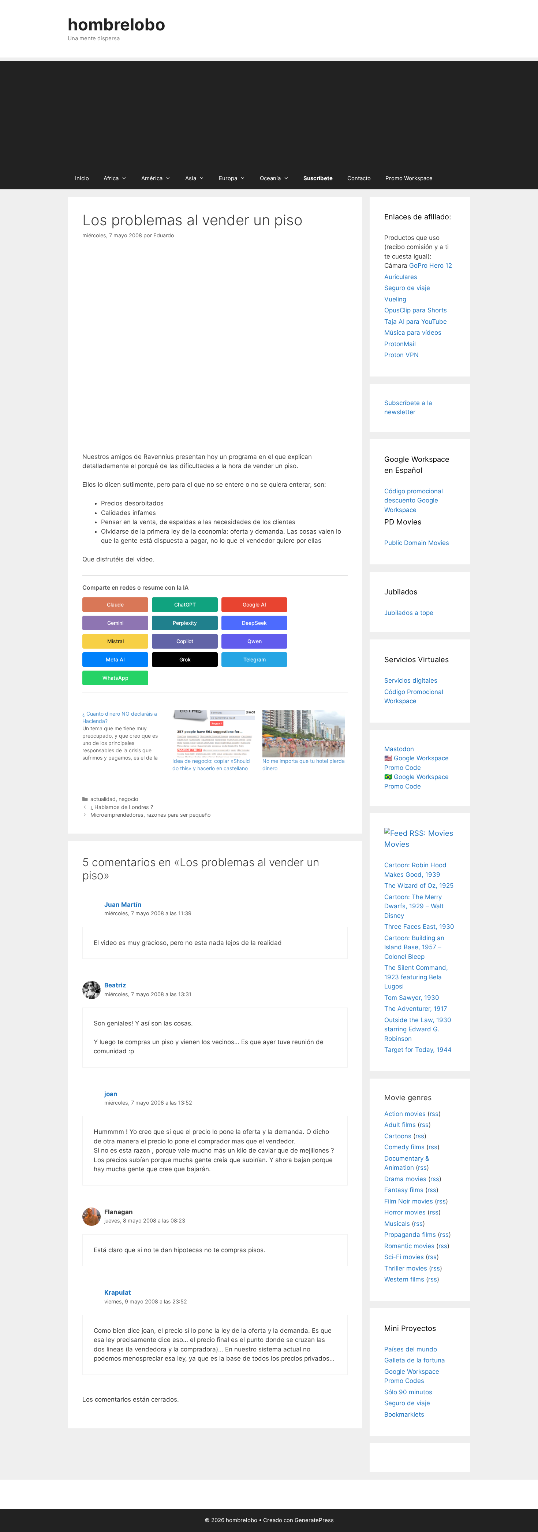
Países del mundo (410, 1349)
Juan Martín (123, 904)
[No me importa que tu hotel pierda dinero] (303, 733)
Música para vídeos (412, 332)
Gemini (115, 623)
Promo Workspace (409, 178)
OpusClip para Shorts (415, 310)
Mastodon (399, 749)
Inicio (82, 178)
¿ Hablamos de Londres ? (121, 807)
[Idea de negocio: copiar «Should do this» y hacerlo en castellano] (213, 733)
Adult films (400, 1124)
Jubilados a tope (408, 612)
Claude (115, 604)
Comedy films (404, 1147)
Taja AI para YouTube (415, 321)
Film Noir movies (408, 1201)
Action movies (405, 1113)
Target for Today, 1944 (418, 1049)
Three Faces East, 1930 (419, 926)
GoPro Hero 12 (430, 265)
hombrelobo (116, 24)
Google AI (254, 604)
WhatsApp (115, 678)
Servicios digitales (410, 680)
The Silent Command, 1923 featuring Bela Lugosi (416, 977)
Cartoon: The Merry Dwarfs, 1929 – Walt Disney (414, 906)
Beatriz (115, 985)
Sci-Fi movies (404, 1257)
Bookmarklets (404, 1414)
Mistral (115, 641)
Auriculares (400, 277)
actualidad (103, 799)
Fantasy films (403, 1190)
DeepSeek (254, 623)
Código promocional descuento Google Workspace (413, 500)
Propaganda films (410, 1234)
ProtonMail (400, 344)
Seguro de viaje (407, 288)
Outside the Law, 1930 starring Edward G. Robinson (417, 1029)
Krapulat (117, 1292)
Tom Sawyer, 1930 (411, 997)
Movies (396, 844)
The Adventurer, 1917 (415, 1008)
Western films (404, 1279)
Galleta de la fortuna (414, 1360)
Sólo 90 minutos (408, 1392)
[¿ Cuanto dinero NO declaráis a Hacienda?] (127, 735)
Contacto (359, 178)
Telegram (254, 659)
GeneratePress (314, 1520)
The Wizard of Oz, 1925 (418, 885)
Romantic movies (409, 1246)
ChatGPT (185, 604)
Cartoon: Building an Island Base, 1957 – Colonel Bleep (414, 947)
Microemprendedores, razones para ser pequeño (150, 815)
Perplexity (185, 623)
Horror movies (405, 1212)
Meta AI (115, 659)
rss (434, 1113)
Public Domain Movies (416, 542)
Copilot (184, 641)
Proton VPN (401, 355)
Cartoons (397, 1136)
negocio (128, 799)
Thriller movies (405, 1268)
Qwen (254, 641)
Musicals (397, 1223)
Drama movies (405, 1179)
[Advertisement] (269, 112)
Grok (185, 659)
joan (110, 1094)
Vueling (395, 299)
